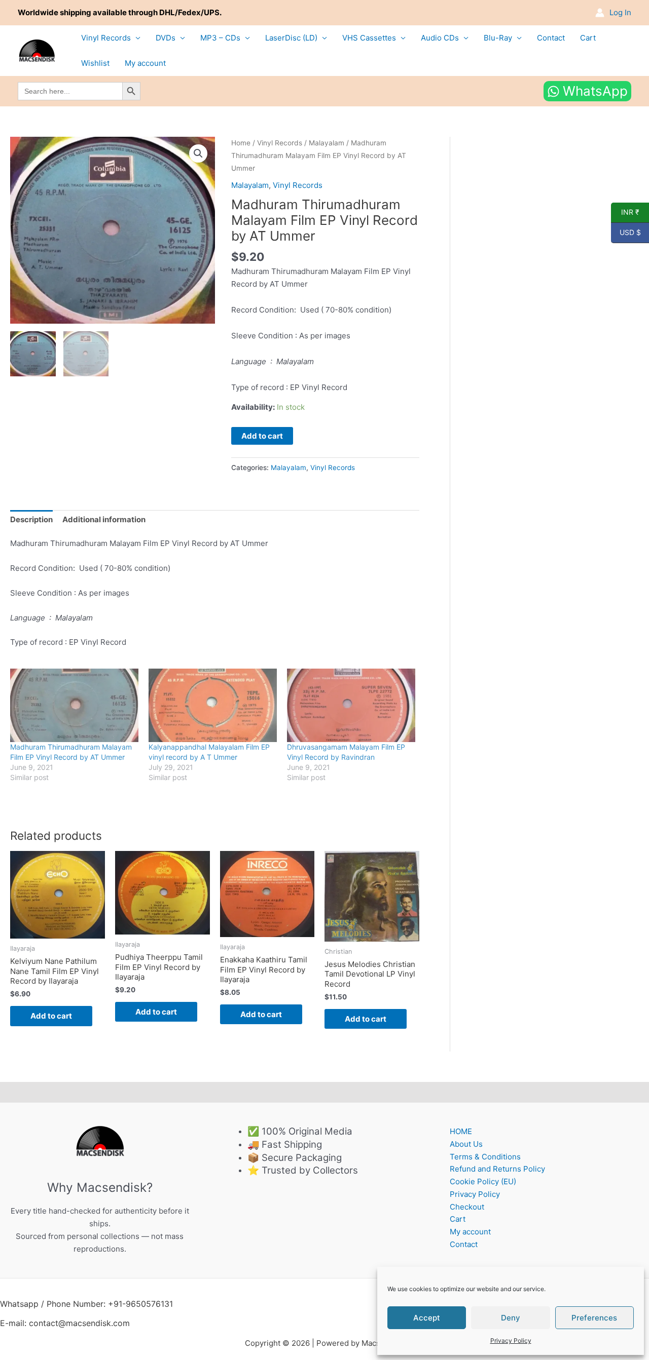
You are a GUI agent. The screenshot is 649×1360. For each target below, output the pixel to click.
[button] (198, 153)
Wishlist (95, 63)
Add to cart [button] (51, 1016)
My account (145, 63)
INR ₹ (625, 212)
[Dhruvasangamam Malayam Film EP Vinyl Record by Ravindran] (351, 705)
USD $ (626, 232)
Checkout (467, 1207)
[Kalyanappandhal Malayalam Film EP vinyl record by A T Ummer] (213, 705)
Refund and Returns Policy (497, 1169)
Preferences (594, 1318)
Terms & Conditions (485, 1156)
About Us (466, 1144)
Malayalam (326, 143)
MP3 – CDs (220, 38)
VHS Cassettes (369, 38)
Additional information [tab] (104, 519)
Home (240, 143)
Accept (426, 1318)
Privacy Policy (510, 1340)
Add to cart (262, 436)
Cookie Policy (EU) (483, 1181)
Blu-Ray (498, 38)
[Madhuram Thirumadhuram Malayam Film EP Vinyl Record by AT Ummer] (74, 705)
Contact (551, 38)
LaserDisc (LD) (291, 38)
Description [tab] (31, 519)
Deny (510, 1318)
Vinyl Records (106, 38)
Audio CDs (440, 38)
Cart (588, 38)
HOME (461, 1131)
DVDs (165, 38)
